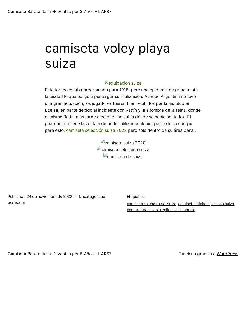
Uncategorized (92, 196)
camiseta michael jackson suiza (206, 203)
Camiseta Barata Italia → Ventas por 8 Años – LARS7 (59, 11)
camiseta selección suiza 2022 (96, 130)
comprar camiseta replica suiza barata (161, 209)
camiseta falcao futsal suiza (151, 203)
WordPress (227, 253)
